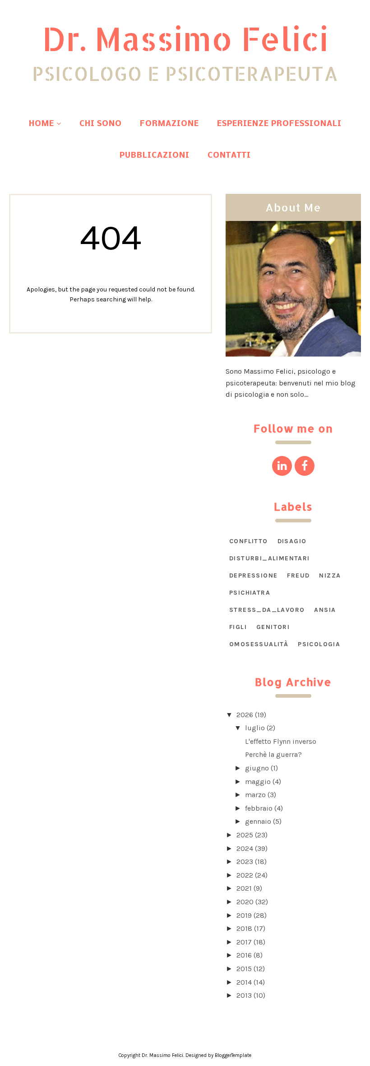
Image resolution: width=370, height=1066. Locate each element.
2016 (244, 955)
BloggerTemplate (233, 1055)
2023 (244, 861)
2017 (244, 942)
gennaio (258, 821)
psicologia (319, 644)
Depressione (253, 575)
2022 (244, 875)
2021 (244, 888)
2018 (244, 928)
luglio (255, 727)
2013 (244, 995)
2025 (244, 835)
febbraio (259, 808)
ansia (325, 610)
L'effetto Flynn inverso (280, 741)
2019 (244, 915)
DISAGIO (292, 541)
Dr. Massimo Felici (185, 38)
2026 (244, 714)
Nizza (330, 575)
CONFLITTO (248, 541)
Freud (298, 575)
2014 (244, 982)
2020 (245, 901)
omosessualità (258, 644)
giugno (257, 768)
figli (238, 627)
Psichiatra (249, 592)
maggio (258, 781)
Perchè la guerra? (273, 754)
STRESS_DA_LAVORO (267, 610)
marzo (255, 794)
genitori (273, 627)
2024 (244, 848)
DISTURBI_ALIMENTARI (269, 558)
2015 (244, 968)
